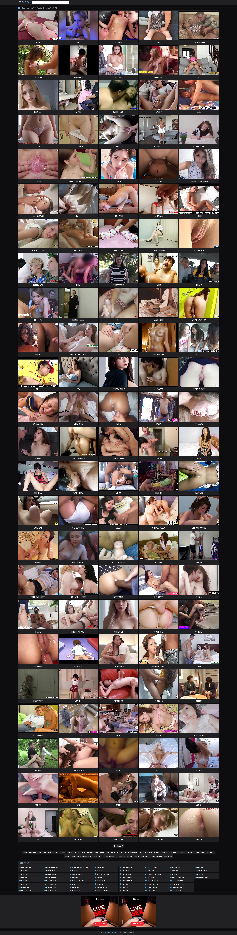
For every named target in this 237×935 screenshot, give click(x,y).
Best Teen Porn (177, 881)
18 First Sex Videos (153, 884)
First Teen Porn (27, 867)
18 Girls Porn (152, 887)
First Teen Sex (51, 877)
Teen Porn (25, 874)
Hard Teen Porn (202, 877)
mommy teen (70, 856)
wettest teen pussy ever (128, 852)
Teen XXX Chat (126, 881)
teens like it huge (74, 852)
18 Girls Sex (50, 871)
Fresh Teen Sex (152, 881)
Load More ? (118, 846)
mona (63, 852)
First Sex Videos (52, 874)
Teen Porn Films (102, 891)
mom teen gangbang (125, 856)
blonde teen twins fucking (33, 852)
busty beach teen (207, 852)
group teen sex (87, 852)
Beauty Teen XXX (178, 877)
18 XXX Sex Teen (76, 874)
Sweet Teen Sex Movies (79, 867)
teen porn (25, 871)
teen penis (168, 856)
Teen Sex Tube (126, 871)
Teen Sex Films (101, 887)
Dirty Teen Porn (178, 887)
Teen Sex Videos (127, 874)
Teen (24, 2)
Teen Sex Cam (101, 881)
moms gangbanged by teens (150, 852)
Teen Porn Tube (77, 891)
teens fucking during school (189, 852)
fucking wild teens (141, 856)
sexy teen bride (112, 852)
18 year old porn (102, 874)
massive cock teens (169, 852)
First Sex (24, 877)
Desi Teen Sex (51, 891)
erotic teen (97, 856)
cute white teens (109, 856)
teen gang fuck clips (51, 852)
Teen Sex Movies (127, 867)
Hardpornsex (51, 887)
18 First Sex (25, 887)
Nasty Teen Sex (51, 881)
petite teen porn (156, 856)
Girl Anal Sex (202, 871)
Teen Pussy (25, 884)
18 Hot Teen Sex (26, 891)
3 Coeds (175, 871)
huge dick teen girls (84, 856)
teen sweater (100, 852)
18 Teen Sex (176, 867)
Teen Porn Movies (77, 881)
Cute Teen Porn (177, 884)
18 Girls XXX (151, 891)
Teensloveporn (52, 884)
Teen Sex (99, 877)
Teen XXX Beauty (127, 877)
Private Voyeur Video (154, 874)
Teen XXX (74, 877)
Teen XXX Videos (152, 867)
